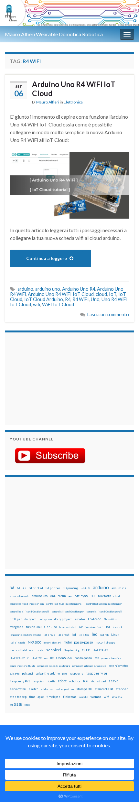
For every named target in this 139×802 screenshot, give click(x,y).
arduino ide (119, 588)
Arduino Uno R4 (78, 289)
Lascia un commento (108, 314)
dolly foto (30, 619)
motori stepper (106, 642)
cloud (101, 294)
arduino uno (47, 289)
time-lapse (36, 697)
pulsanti (27, 673)
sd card (101, 681)
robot (62, 681)
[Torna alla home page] (69, 13)
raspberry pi (96, 673)
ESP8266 (94, 619)
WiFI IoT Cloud (58, 304)
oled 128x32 (100, 650)
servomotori (18, 689)
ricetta (51, 681)
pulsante (14, 673)
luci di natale (17, 642)
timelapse (53, 697)
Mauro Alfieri (47, 102)
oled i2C (37, 658)
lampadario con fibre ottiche (25, 634)
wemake (83, 697)
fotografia (16, 627)
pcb (96, 658)
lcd (74, 634)
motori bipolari (52, 642)
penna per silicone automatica (89, 665)
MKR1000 (34, 642)
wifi (36, 304)
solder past (47, 689)
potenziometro (118, 665)
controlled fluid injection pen (27, 603)
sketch (33, 689)
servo (113, 681)
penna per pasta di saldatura (53, 665)
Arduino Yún (58, 596)
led (95, 634)
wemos (96, 697)
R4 (67, 299)
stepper (122, 689)
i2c (81, 627)
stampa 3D (84, 689)
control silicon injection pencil (104, 611)
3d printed (36, 588)
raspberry (76, 673)
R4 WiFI (80, 299)
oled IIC (49, 658)
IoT (112, 294)
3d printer (53, 588)
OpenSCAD (64, 658)
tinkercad (70, 697)
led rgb (104, 634)
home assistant (67, 627)
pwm (64, 673)
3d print (21, 588)
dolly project (63, 619)
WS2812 (117, 697)
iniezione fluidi (94, 627)
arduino (25, 289)
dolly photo (45, 619)
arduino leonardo (19, 596)
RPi (85, 681)
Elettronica (73, 102)
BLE (93, 596)
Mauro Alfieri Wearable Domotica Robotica (54, 34)
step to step (18, 697)
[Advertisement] (50, 377)
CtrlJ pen (16, 619)
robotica (74, 681)
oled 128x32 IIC (19, 658)
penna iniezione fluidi (22, 665)
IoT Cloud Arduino (43, 299)
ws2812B (16, 704)
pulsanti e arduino (48, 673)
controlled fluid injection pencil (64, 603)
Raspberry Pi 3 (20, 681)
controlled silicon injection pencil (29, 611)
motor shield (18, 650)
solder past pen (65, 689)
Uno (95, 299)
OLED (86, 650)
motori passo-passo (78, 642)
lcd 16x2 (84, 634)
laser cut (63, 634)
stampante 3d (104, 689)
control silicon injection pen (68, 611)
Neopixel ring (72, 650)
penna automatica (111, 658)
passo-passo (83, 658)
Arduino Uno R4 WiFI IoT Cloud (73, 89)
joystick (118, 627)
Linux (115, 634)
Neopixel (53, 650)
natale (39, 650)
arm (70, 596)
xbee (27, 704)
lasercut (49, 634)
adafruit (85, 588)
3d (12, 588)
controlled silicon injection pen (104, 603)
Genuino (50, 627)
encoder (79, 619)
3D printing (70, 588)
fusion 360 (34, 627)
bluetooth (104, 596)
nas (31, 650)
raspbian (38, 681)
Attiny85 (81, 596)
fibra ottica (110, 619)
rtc (93, 681)
